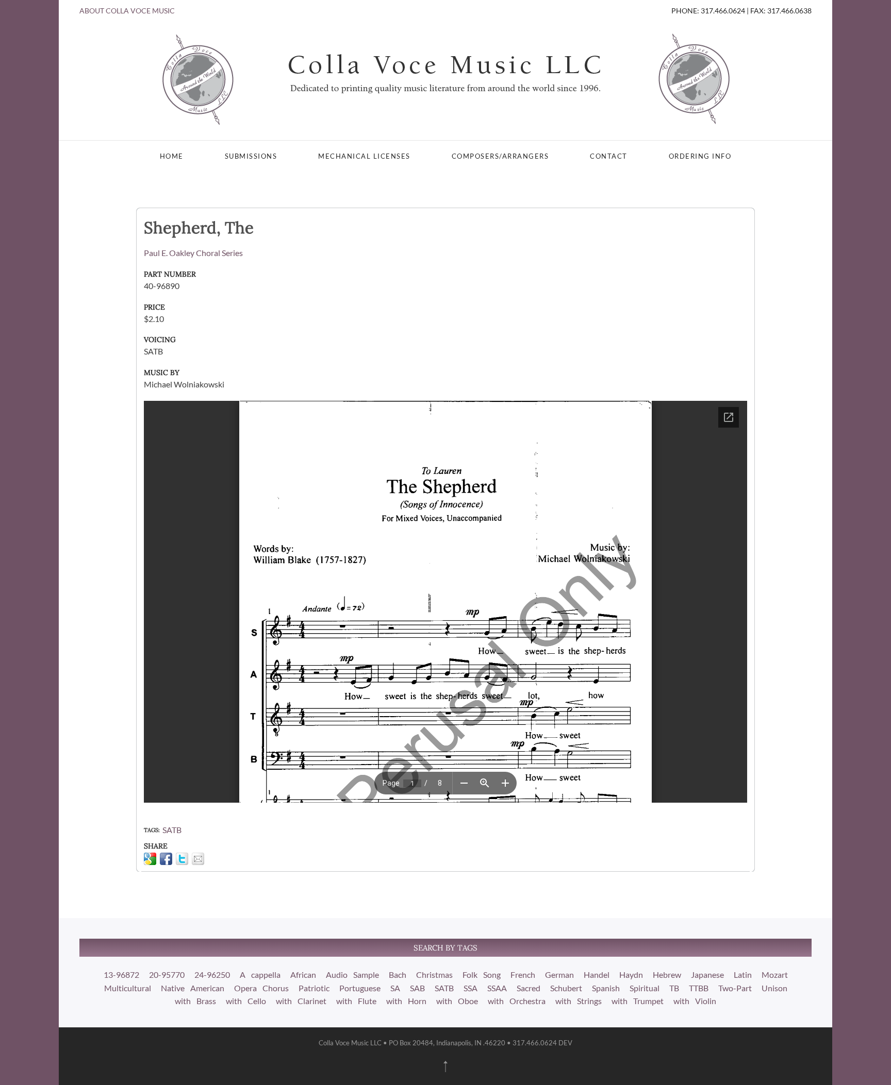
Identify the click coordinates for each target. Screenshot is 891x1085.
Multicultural (127, 988)
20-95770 (167, 974)
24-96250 (212, 974)
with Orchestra (517, 1001)
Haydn (631, 974)
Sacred (528, 988)
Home (172, 156)
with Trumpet (638, 1001)
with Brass (195, 1001)
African (303, 974)
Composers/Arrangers (500, 156)
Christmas (434, 974)
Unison (774, 988)
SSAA (497, 988)
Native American (192, 988)
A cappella (260, 974)
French (522, 974)
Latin (743, 974)
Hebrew (667, 974)
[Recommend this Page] (198, 859)
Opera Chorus (261, 988)
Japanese (707, 974)
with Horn (406, 1001)
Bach (397, 974)
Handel (596, 974)
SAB (417, 988)
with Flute (356, 1001)
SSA (470, 988)
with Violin (694, 1001)
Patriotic (314, 988)
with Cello (246, 1001)
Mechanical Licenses (364, 156)
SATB (172, 830)
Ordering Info (700, 156)
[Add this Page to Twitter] (182, 859)
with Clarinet (301, 1001)
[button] (445, 1066)
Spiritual (644, 988)
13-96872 (121, 974)
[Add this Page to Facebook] (166, 859)
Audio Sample (352, 974)
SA (395, 988)
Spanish (606, 988)
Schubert (566, 988)
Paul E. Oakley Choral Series (193, 253)
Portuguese (360, 988)
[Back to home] (445, 78)
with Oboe (457, 1001)
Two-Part (735, 988)
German (559, 974)
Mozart (775, 974)
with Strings (578, 1001)
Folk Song (482, 974)
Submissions (251, 156)
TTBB (698, 988)
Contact (609, 156)
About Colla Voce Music (127, 10)
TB (674, 988)
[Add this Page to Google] (150, 859)
